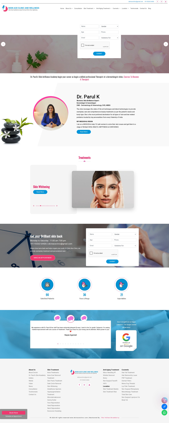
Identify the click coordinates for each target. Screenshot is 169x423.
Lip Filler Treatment (128, 386)
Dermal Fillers (126, 381)
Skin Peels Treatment (54, 381)
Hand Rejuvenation (53, 405)
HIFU (105, 383)
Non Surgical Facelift (110, 381)
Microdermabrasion (54, 397)
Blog (149, 8)
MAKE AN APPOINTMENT (43, 258)
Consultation (78, 8)
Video (31, 383)
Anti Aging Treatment (103, 8)
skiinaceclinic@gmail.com (136, 1)
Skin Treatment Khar (110, 392)
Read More (84, 132)
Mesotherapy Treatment (130, 392)
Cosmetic (116, 8)
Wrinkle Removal (109, 375)
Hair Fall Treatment (128, 372)
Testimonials (134, 8)
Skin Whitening (52, 386)
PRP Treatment (127, 378)
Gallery (31, 378)
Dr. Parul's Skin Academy (37, 375)
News (31, 386)
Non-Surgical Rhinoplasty (130, 389)
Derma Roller (51, 400)
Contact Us (143, 8)
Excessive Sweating (54, 411)
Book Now (13, 413)
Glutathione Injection (54, 389)
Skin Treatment (88, 8)
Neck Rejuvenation (53, 408)
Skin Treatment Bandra (110, 389)
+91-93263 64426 (149, 1)
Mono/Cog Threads (128, 383)
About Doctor (33, 372)
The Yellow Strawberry (110, 417)
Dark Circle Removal (54, 383)
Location (124, 8)
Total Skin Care (127, 394)
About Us (68, 8)
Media (31, 381)
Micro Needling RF (109, 372)
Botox (105, 378)
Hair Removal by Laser (129, 375)
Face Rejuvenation (53, 403)
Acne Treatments (53, 372)
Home (62, 8)
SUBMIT (99, 54)
